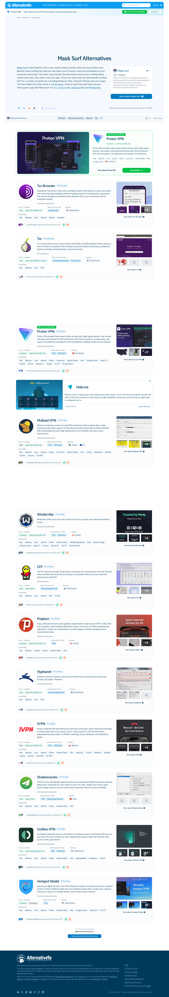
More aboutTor (133, 270)
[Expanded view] (146, 118)
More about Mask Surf (129, 96)
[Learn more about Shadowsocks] (26, 783)
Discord (81, 977)
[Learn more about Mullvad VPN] (26, 426)
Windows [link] (89, 118)
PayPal (105, 979)
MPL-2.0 (38, 210)
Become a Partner (133, 982)
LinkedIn (44, 979)
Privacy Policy (131, 972)
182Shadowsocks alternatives (46, 792)
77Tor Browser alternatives (45, 203)
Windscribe (94, 87)
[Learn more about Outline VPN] (26, 835)
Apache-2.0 (39, 851)
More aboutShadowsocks (133, 808)
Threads (26, 979)
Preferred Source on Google (138, 986)
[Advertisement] (84, 35)
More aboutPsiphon (133, 650)
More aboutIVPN (133, 755)
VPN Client (62, 353)
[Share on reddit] (29, 108)
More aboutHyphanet (133, 703)
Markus (40, 969)
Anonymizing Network (61, 261)
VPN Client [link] (62, 118)
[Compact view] (149, 118)
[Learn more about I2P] (26, 572)
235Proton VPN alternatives (45, 346)
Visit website (135, 170)
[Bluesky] (30, 992)
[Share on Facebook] (19, 108)
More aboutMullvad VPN (133, 451)
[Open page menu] (161, 5)
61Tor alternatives (43, 253)
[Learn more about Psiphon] (26, 624)
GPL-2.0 (38, 692)
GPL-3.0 (127, 144)
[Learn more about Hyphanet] (26, 677)
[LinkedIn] (43, 992)
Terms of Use (131, 968)
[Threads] (34, 992)
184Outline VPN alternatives (46, 844)
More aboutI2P (133, 598)
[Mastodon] (26, 992)
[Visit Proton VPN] (53, 153)
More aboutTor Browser (133, 217)
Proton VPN (64, 87)
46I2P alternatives (43, 581)
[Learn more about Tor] (26, 244)
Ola (32, 969)
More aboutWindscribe (133, 545)
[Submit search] (124, 5)
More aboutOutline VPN (133, 860)
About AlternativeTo (134, 979)
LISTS (86, 5)
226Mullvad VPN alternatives (46, 438)
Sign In (156, 5)
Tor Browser (57, 84)
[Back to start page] (22, 5)
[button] (62, 186)
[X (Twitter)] (22, 992)
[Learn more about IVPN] (26, 729)
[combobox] (136, 5)
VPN (53, 353)
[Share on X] (24, 108)
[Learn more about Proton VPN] (26, 334)
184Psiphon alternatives (45, 636)
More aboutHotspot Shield (133, 912)
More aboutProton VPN (133, 360)
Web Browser (53, 210)
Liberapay (96, 979)
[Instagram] (39, 992)
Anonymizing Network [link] (76, 118)
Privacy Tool (75, 261)
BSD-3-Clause (40, 261)
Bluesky (20, 979)
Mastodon (113, 977)
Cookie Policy (131, 975)
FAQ (126, 965)
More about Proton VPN (107, 170)
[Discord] (18, 992)
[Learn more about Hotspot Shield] (26, 887)
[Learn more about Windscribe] (26, 520)
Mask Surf (22, 67)
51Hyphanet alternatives (45, 684)
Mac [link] (96, 118)
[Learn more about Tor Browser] (26, 191)
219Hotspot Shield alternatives (47, 896)
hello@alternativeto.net (64, 977)
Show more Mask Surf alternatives (84, 936)
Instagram (34, 979)
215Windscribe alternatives (45, 526)
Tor (55, 87)
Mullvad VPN (77, 87)
